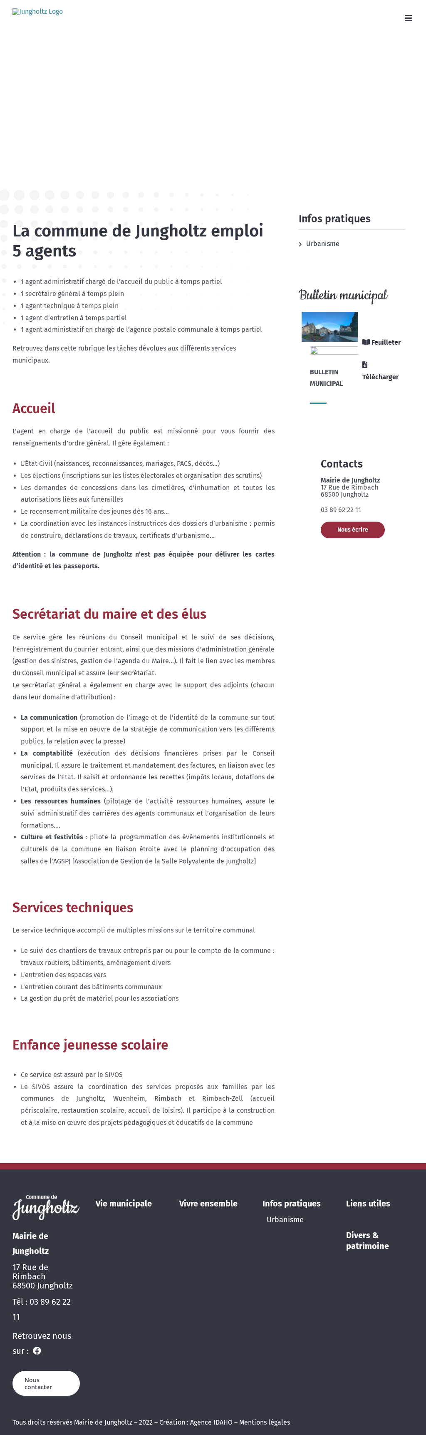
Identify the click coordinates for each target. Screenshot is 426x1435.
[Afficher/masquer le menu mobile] (409, 18)
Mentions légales (264, 1422)
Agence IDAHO (211, 1422)
